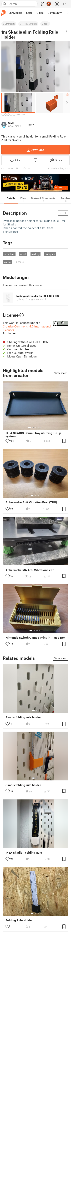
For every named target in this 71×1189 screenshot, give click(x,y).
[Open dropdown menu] (67, 31)
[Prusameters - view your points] (49, 4)
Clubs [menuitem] (40, 12)
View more (60, 372)
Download (37, 149)
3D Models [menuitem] (15, 12)
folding (35, 254)
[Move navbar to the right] (67, 13)
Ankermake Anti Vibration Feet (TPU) (31, 502)
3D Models (10, 23)
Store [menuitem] (29, 12)
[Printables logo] (3, 13)
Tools (46, 23)
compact (50, 254)
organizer (9, 254)
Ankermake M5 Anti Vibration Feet (30, 570)
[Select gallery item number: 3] (35, 427)
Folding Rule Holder (19, 920)
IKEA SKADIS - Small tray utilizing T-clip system (33, 434)
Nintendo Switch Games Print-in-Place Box (35, 637)
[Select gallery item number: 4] (38, 427)
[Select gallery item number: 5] (41, 427)
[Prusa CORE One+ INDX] (35, 183)
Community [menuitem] (55, 12)
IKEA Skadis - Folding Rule (24, 852)
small (23, 254)
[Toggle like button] (8, 441)
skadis (7, 262)
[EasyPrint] (42, 4)
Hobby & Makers (29, 23)
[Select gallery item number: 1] (29, 427)
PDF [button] (64, 212)
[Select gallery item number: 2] (33, 427)
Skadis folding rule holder (23, 717)
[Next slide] (66, 103)
